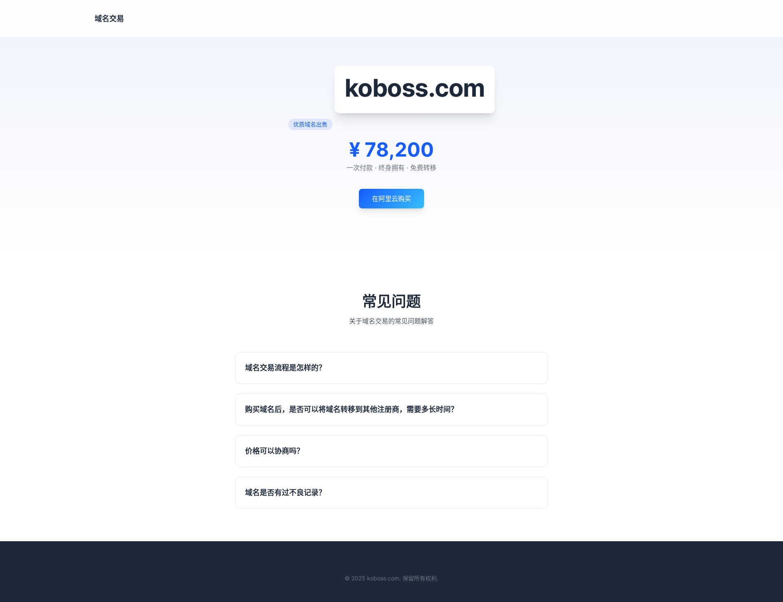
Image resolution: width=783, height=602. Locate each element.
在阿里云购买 (391, 199)
